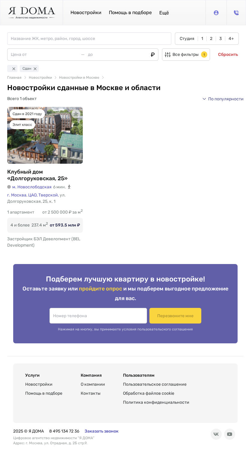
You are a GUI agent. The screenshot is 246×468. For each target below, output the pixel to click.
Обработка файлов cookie (148, 393)
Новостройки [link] (40, 77)
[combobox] (90, 38)
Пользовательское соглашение (155, 384)
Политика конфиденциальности (156, 402)
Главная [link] (14, 77)
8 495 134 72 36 (64, 431)
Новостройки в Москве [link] (79, 77)
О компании (93, 384)
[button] (164, 13)
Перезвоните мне (175, 315)
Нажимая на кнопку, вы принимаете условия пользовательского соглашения (125, 329)
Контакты (90, 393)
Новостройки (85, 12)
